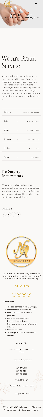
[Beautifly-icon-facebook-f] (14, 295)
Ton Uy (36, 410)
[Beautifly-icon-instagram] (19, 295)
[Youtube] (24, 295)
